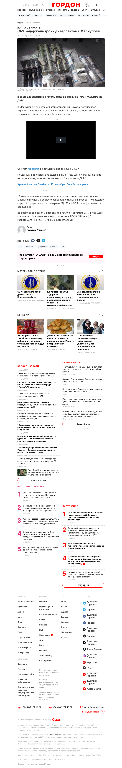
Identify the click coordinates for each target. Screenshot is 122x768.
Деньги (21, 612)
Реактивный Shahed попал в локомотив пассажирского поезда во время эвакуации (86, 545)
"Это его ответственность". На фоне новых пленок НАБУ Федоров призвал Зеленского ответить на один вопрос (85, 516)
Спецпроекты (45, 660)
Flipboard (92, 662)
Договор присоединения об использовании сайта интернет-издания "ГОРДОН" (49, 696)
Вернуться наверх (90, 712)
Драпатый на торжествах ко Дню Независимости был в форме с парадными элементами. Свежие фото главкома (41, 535)
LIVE (41, 630)
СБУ (20, 247)
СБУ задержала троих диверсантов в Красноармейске (29, 294)
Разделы (43, 597)
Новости (21, 10)
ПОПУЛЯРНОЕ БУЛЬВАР (30, 486)
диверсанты (42, 247)
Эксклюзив (44, 635)
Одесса (64, 612)
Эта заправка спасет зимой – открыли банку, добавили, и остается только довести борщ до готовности (30, 341)
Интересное (23, 653)
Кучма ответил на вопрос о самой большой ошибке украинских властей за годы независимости (85, 574)
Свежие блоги (71, 362)
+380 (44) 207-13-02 (62, 707)
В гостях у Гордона (68, 10)
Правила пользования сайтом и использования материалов (49, 672)
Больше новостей (38, 480)
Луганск (65, 637)
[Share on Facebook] (33, 241)
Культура (22, 627)
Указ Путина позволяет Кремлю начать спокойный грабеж (82, 390)
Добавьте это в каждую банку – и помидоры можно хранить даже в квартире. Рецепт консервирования (40, 508)
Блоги (85, 10)
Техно (20, 632)
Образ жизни (24, 637)
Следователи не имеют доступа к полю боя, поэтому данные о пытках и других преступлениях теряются (83, 413)
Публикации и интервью (42, 10)
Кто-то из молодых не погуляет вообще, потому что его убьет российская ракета (82, 369)
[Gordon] (66, 5)
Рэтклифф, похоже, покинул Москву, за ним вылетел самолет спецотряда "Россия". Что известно (36, 384)
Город (63, 597)
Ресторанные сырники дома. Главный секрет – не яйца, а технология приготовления (40, 549)
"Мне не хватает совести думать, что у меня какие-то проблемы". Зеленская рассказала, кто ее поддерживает (41, 521)
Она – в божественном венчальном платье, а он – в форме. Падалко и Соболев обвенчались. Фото (39, 495)
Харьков (65, 622)
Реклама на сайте (26, 674)
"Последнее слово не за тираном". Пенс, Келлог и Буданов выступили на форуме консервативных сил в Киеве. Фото (85, 560)
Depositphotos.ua (55, 734)
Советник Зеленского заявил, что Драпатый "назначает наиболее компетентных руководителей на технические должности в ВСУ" (83, 531)
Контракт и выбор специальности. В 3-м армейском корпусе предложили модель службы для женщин (36, 416)
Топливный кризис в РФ (30, 15)
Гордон (20, 23)
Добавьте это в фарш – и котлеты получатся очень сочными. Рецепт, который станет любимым (60, 341)
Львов (64, 607)
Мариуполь (29, 247)
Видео (42, 645)
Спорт (20, 622)
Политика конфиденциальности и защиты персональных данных (48, 683)
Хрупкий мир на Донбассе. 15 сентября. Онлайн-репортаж (53, 184)
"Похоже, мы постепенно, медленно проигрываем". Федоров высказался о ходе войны (36, 427)
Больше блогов (83, 424)
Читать (96, 256)
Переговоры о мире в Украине (60, 15)
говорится (33, 168)
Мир (20, 617)
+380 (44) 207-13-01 (31, 707)
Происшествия (96, 303)
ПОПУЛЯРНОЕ (70, 506)
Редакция (22, 669)
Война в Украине (33, 23)
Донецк (64, 617)
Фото (41, 640)
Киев (63, 601)
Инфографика (24, 647)
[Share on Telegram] (43, 241)
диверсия (53, 247)
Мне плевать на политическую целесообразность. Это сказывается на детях (82, 401)
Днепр (64, 627)
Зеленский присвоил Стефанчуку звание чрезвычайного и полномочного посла (36, 374)
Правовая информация (24, 680)
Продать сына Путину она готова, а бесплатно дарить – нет (83, 380)
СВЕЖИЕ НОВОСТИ (28, 366)
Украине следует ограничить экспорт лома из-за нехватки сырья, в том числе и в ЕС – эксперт (37, 461)
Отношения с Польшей (89, 15)
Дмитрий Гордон (92, 603)
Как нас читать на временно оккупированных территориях (26, 691)
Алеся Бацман (94, 649)
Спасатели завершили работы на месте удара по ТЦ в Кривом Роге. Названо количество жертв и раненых (36, 438)
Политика (22, 607)
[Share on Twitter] (38, 241)
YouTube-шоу (45, 655)
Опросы (43, 650)
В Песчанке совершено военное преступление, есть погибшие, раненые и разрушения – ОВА (37, 404)
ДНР (62, 247)
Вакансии (22, 664)
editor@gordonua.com (94, 707)
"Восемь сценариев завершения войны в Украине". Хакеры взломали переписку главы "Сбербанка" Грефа (37, 449)
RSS (89, 667)
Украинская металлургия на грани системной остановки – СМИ (33, 394)
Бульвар (95, 10)
